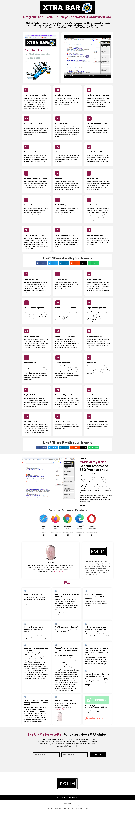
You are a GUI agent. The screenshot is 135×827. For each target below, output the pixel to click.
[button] (41, 263)
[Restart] (66, 76)
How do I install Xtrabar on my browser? (67, 595)
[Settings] (106, 76)
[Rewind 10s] (68, 76)
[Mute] (96, 76)
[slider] (80, 76)
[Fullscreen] (109, 76)
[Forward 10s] (73, 76)
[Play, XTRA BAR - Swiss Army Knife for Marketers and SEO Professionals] (70, 76)
